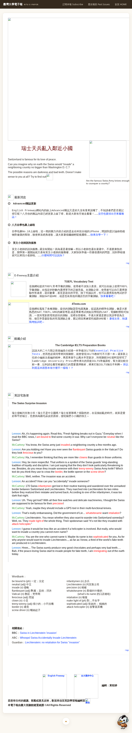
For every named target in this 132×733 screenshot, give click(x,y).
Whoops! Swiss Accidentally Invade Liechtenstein (48, 637)
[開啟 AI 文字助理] (122, 722)
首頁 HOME (121, 4)
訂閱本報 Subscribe (73, 4)
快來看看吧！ (108, 296)
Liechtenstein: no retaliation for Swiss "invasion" (52, 642)
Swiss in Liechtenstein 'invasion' (38, 633)
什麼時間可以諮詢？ (53, 255)
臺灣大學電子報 (20, 4)
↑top (128, 263)
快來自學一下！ (99, 234)
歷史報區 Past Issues (99, 4)
